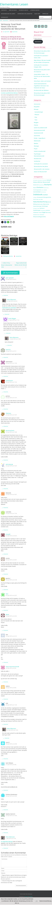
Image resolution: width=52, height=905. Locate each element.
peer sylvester (10, 277)
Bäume (34, 187)
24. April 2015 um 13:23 (12, 729)
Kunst (34, 199)
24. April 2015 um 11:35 (11, 704)
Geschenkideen (37, 192)
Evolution (40, 187)
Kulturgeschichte (47, 197)
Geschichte (5, 20)
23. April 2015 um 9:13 (11, 350)
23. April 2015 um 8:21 (12, 300)
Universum (35, 212)
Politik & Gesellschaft (39, 151)
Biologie (36, 109)
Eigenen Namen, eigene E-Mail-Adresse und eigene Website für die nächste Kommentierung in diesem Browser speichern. (14, 876)
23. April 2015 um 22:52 (11, 615)
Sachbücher (37, 161)
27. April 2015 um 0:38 (11, 763)
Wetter (38, 214)
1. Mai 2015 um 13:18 (11, 837)
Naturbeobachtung (40, 202)
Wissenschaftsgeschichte (39, 216)
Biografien (37, 106)
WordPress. (31, 895)
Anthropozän (35, 180)
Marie (7, 614)
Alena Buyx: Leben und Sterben (42, 81)
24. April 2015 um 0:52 (11, 667)
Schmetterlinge (43, 210)
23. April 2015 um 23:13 (11, 635)
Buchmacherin (10, 430)
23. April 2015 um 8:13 (11, 278)
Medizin (36, 143)
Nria (7, 593)
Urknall (40, 212)
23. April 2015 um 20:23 (11, 535)
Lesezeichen (18, 255)
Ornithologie (45, 206)
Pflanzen (37, 114)
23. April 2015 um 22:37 (11, 594)
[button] (2, 222)
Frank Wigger (12, 318)
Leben (37, 199)
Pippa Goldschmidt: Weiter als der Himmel (21, 263)
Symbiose (48, 210)
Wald (47, 212)
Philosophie (35, 208)
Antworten (5, 294)
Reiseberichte (37, 158)
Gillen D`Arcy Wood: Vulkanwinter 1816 (6, 264)
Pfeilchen (8, 412)
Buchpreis (48, 185)
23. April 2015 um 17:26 (11, 512)
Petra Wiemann (11, 299)
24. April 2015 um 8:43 (11, 687)
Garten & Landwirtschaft (40, 127)
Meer (39, 199)
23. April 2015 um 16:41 (11, 493)
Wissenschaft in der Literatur (41, 169)
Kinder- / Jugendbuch (39, 138)
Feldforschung (46, 187)
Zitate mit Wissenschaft (40, 171)
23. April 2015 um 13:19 (11, 397)
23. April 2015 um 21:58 (11, 579)
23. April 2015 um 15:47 (11, 465)
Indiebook (37, 194)
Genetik (45, 189)
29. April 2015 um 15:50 (11, 814)
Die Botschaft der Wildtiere (41, 90)
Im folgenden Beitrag (6, 840)
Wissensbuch (42, 214)
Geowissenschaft (38, 133)
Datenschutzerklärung (45, 901)
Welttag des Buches (8, 255)
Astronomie (37, 104)
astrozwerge (9, 463)
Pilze (36, 117)
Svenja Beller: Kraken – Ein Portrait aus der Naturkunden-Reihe (42, 76)
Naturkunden (40, 204)
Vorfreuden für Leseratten (9, 307)
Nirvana (26, 895)
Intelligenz (35, 197)
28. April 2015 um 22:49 (11, 795)
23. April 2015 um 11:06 (11, 362)
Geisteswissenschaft (39, 130)
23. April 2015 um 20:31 (11, 559)
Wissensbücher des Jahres (41, 166)
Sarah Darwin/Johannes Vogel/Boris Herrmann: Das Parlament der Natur (41, 86)
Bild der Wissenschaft (44, 182)
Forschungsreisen (37, 189)
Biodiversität (36, 184)
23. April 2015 (6, 31)
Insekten (45, 195)
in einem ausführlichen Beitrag (9, 92)
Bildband (35, 182)
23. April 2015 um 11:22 (13, 319)
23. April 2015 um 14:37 (11, 414)
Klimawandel (40, 197)
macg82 (8, 533)
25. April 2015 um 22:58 (11, 743)
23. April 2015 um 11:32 (11, 381)
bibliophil (49, 180)
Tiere (36, 120)
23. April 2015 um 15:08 (11, 431)
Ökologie (36, 146)
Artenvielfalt (44, 180)
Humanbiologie (39, 112)
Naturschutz (46, 204)
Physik (35, 148)
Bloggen (36, 122)
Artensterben (40, 180)
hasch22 (8, 349)
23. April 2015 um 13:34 (15, 338)
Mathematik (37, 141)
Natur (42, 199)
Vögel (43, 212)
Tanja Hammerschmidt (12, 666)
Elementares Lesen (14, 4)
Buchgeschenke (41, 184)
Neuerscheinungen (37, 206)
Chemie (36, 125)
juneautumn (9, 380)
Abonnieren (38, 41)
